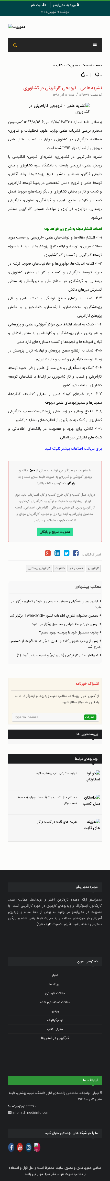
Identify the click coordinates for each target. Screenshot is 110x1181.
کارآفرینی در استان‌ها (55, 1038)
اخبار (55, 975)
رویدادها (55, 984)
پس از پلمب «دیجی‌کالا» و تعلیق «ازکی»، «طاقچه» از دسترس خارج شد (55, 644)
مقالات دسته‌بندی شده (55, 1002)
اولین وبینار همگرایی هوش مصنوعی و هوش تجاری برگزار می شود (55, 604)
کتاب (59, 65)
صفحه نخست (92, 65)
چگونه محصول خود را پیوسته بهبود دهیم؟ (69, 633)
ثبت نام (36, 5)
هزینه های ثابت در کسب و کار (57, 822)
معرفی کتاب (55, 1029)
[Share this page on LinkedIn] (57, 554)
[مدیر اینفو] (55, 27)
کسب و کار (76, 568)
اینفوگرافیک (55, 1020)
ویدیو (55, 1011)
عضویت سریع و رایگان (55, 532)
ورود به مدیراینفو (65, 5)
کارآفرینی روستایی (39, 568)
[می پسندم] (83, 74)
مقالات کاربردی (55, 993)
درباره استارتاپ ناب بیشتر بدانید (56, 773)
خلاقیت (60, 568)
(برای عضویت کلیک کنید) (54, 924)
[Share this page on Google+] (47, 554)
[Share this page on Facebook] (75, 554)
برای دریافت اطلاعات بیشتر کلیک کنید (73, 449)
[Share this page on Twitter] (66, 554)
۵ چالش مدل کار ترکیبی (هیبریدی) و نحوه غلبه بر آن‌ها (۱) (58, 655)
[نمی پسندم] (97, 74)
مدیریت (72, 65)
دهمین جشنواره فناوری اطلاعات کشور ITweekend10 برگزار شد (55, 616)
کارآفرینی (93, 568)
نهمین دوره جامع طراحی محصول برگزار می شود (65, 624)
